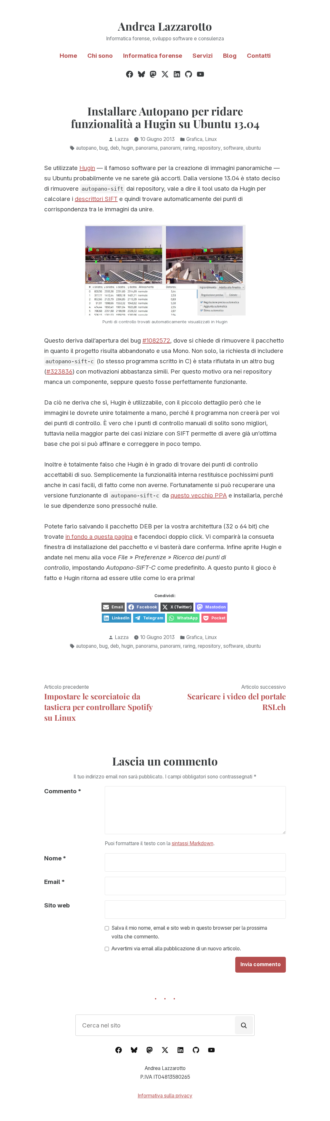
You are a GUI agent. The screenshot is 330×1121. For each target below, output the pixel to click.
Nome (55, 858)
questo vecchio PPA (198, 495)
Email (54, 882)
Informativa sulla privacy (165, 1096)
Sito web (57, 905)
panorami (170, 148)
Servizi (202, 55)
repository (209, 148)
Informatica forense (152, 55)
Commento (62, 791)
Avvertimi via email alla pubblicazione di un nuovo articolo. (176, 949)
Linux (211, 139)
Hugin (87, 168)
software (233, 148)
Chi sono (100, 55)
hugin (127, 148)
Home (68, 55)
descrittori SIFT (96, 199)
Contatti (259, 55)
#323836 (59, 371)
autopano (86, 148)
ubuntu (253, 148)
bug (103, 148)
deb (114, 148)
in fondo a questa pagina (98, 536)
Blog (230, 55)
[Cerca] (244, 1025)
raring (189, 148)
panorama (147, 148)
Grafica (194, 139)
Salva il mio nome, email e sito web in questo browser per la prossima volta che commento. (189, 932)
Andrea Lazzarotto (165, 26)
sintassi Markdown (192, 843)
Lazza (122, 139)
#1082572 (156, 340)
